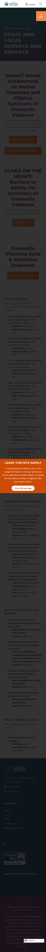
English (30, 941)
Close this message (23, 488)
